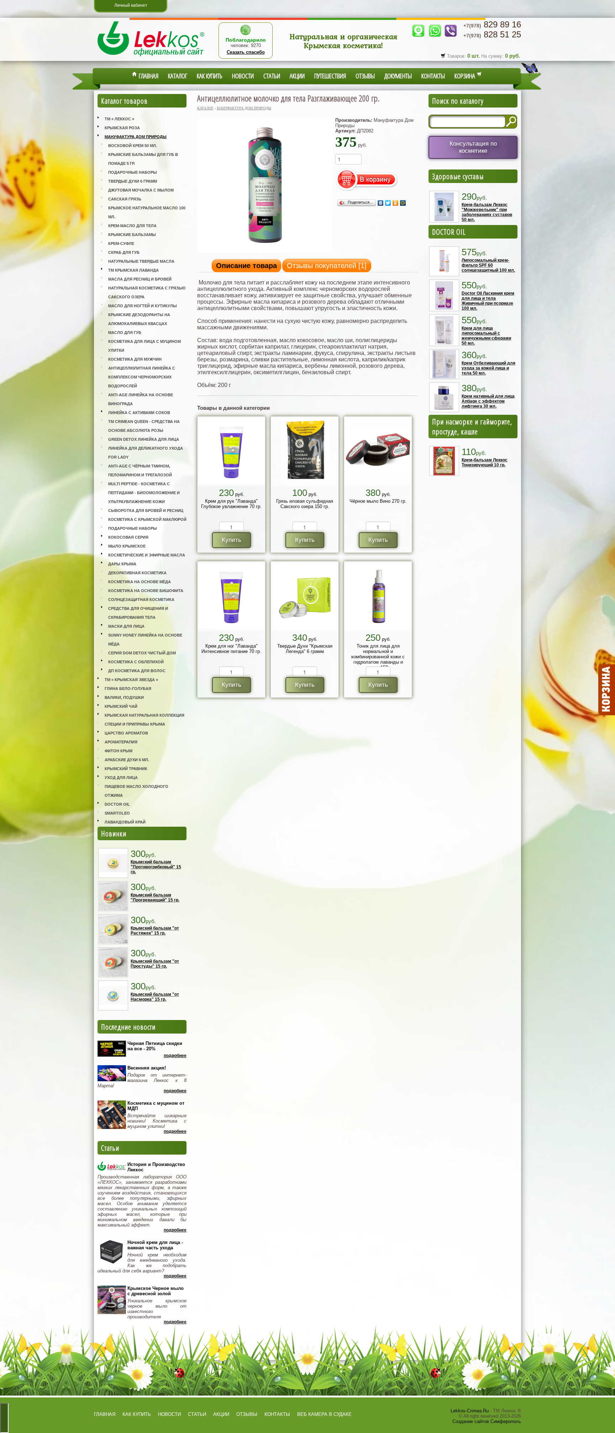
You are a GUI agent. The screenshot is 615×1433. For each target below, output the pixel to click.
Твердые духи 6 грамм (132, 181)
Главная (147, 75)
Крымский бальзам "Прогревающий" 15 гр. (155, 898)
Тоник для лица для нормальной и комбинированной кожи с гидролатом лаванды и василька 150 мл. (378, 656)
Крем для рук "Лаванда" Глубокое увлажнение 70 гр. (231, 503)
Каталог (177, 75)
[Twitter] (388, 203)
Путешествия (330, 75)
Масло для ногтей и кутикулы (142, 306)
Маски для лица (126, 626)
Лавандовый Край (125, 822)
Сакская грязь (124, 199)
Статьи (271, 75)
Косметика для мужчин (135, 359)
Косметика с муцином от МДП (155, 1105)
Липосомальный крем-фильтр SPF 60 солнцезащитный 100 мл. (488, 265)
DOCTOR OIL (449, 232)
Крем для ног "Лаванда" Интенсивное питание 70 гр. (231, 648)
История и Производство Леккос (156, 1167)
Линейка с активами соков (139, 412)
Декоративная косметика (137, 573)
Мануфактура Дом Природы (136, 137)
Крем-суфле (121, 243)
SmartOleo (117, 813)
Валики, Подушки (124, 697)
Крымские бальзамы (132, 234)
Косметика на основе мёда (139, 582)
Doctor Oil (117, 804)
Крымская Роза (122, 128)
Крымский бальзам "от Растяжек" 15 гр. (155, 931)
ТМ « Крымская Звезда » (131, 680)
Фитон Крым (118, 751)
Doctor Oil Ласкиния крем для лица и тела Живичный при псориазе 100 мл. (488, 301)
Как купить (209, 75)
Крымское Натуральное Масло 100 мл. (146, 212)
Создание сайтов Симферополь (486, 1421)
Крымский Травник (126, 769)
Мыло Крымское (127, 546)
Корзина (465, 75)
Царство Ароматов (126, 733)
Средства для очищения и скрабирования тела (138, 612)
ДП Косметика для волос (136, 671)
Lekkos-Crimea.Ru (470, 1410)
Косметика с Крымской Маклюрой (147, 519)
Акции (297, 75)
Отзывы (365, 75)
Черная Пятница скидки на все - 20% (154, 1046)
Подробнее (175, 1055)
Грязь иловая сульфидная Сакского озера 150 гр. (304, 503)
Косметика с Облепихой (136, 662)
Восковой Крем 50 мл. (132, 145)
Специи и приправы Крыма (135, 724)
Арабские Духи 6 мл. (127, 760)
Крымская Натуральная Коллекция (144, 715)
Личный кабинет (130, 5)
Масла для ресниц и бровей (140, 279)
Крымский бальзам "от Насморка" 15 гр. (155, 997)
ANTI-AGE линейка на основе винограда (140, 399)
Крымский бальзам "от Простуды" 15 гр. (155, 964)
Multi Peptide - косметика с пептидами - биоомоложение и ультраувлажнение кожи (144, 493)
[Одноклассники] (395, 203)
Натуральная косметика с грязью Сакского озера (146, 292)
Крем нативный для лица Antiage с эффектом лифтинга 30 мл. (488, 401)
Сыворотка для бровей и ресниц (145, 510)
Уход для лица (121, 777)
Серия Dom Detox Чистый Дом (142, 653)
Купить (231, 540)
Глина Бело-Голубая (128, 688)
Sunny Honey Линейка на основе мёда (145, 639)
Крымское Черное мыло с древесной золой (155, 1291)
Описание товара (246, 266)
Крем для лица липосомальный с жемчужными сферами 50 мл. (486, 336)
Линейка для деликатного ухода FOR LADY (145, 452)
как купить (136, 1414)
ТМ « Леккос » (119, 119)
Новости (243, 75)
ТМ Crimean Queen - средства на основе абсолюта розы (144, 426)
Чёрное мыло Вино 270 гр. (377, 501)
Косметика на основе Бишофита (145, 591)
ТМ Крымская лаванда (133, 270)
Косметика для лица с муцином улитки (144, 345)
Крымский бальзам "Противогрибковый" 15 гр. (156, 866)
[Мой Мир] (403, 203)
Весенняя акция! (146, 1068)
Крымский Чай (121, 706)
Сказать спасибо (246, 52)
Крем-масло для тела (132, 226)
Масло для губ (124, 332)
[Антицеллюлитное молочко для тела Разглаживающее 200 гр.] (265, 252)
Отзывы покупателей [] (327, 266)
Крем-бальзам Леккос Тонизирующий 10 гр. (485, 462)
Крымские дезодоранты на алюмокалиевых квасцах (139, 319)
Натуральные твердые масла (141, 261)
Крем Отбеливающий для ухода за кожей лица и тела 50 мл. (488, 368)
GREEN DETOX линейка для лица (143, 439)
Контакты (433, 75)
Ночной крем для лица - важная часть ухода (155, 1245)
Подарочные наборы (132, 172)
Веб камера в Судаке (324, 1414)
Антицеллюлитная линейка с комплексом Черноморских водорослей (141, 377)
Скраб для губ (124, 252)
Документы (398, 75)
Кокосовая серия (128, 537)
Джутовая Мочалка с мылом (141, 190)
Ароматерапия (121, 742)
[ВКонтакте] (380, 203)
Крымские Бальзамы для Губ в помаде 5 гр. (143, 159)
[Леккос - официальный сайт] (151, 57)
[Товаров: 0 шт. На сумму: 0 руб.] (606, 690)
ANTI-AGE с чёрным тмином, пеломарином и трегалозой (140, 470)
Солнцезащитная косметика (141, 599)
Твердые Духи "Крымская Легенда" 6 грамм (304, 648)
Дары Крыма (122, 564)
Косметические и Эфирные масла (146, 555)
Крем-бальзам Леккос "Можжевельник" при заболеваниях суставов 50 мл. (487, 212)
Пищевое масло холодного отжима (136, 790)
